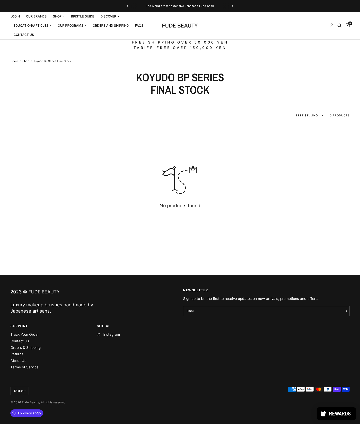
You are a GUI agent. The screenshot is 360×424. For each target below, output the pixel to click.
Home (14, 61)
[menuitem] (16, 16)
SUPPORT (19, 326)
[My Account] (331, 25)
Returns (16, 354)
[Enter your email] (345, 311)
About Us (18, 361)
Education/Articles (31, 25)
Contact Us (19, 341)
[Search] (339, 25)
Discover (108, 16)
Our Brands (36, 16)
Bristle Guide (82, 16)
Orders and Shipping (111, 25)
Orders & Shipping (25, 347)
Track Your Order (24, 334)
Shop (57, 16)
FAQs (139, 25)
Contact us (24, 35)
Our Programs (70, 25)
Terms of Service (24, 367)
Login (15, 16)
